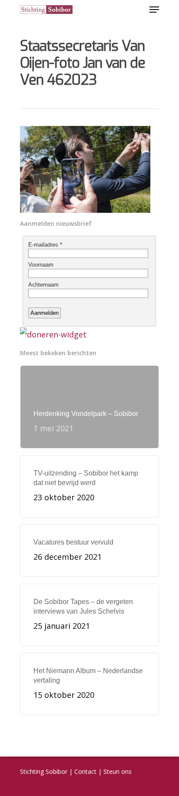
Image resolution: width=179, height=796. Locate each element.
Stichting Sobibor (43, 771)
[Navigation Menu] (154, 9)
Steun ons (117, 771)
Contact (85, 771)
